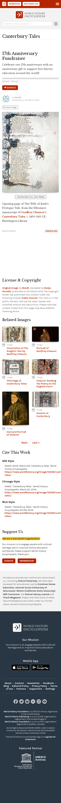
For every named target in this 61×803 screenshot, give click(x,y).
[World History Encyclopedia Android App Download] (40, 667)
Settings (50, 688)
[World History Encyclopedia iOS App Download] (20, 667)
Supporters (35, 688)
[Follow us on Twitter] (21, 702)
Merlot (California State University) (36, 590)
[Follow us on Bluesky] (27, 702)
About (8, 683)
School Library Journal (37, 594)
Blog (6, 686)
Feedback (48, 683)
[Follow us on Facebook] (16, 702)
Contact (19, 683)
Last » (36, 442)
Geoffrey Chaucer (33, 212)
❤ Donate (10, 87)
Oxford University (27, 580)
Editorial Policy (20, 686)
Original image (10, 288)
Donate (8, 560)
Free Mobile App (31, 4)
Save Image (10, 107)
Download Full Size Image (30, 197)
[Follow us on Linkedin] (33, 702)
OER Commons (11, 594)
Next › (24, 442)
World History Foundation (16, 711)
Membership (14, 4)
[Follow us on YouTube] (45, 702)
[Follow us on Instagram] (39, 702)
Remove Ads (51, 231)
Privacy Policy (39, 686)
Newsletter (33, 683)
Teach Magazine (12, 597)
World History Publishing (17, 716)
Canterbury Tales (13, 216)
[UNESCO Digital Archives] (30, 760)
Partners (21, 688)
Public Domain (30, 297)
